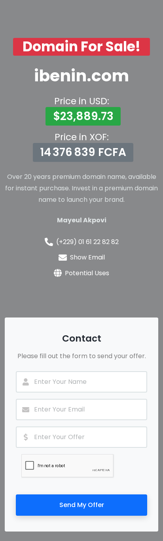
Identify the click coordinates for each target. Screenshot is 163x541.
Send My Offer (81, 504)
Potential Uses (87, 273)
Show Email (87, 257)
